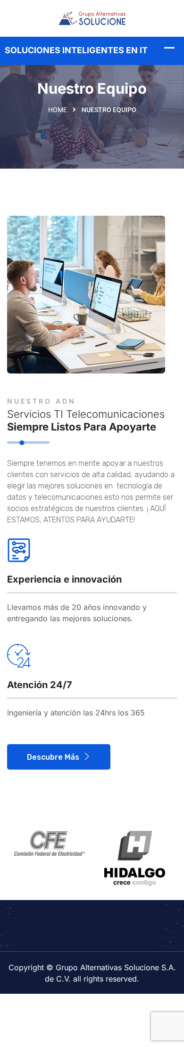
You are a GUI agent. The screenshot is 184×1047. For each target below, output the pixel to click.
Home (57, 110)
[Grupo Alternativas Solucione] (92, 17)
